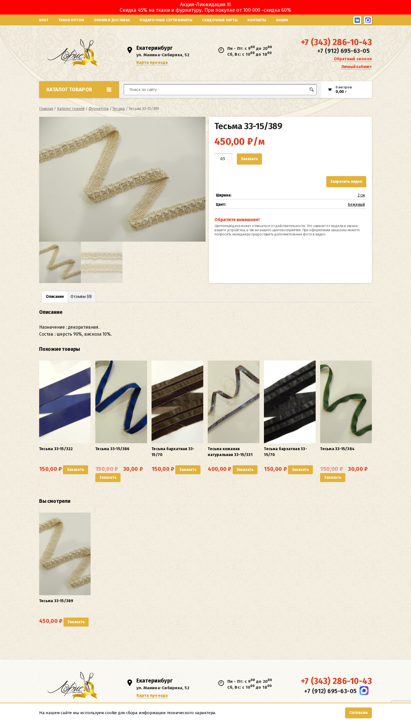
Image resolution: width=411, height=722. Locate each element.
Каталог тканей (70, 108)
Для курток (215, 100)
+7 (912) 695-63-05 (343, 51)
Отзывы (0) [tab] (81, 296)
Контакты (256, 20)
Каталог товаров (69, 90)
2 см (361, 195)
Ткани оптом (71, 20)
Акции (282, 20)
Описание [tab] (55, 296)
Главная (46, 108)
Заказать (249, 158)
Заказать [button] (75, 469)
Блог (44, 20)
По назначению (82, 102)
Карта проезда (152, 62)
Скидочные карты (220, 20)
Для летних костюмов (150, 103)
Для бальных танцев (299, 100)
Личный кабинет (356, 66)
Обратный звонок (353, 58)
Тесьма (118, 108)
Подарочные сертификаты (166, 20)
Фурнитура (98, 108)
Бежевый (356, 204)
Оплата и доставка (112, 20)
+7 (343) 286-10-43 (336, 42)
